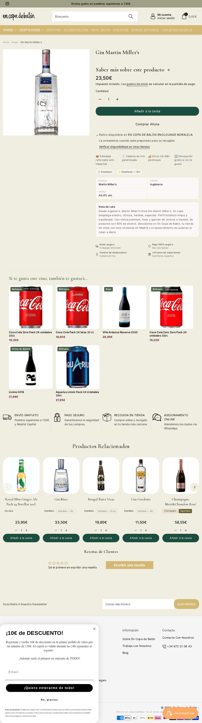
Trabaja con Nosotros (137, 645)
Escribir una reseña (129, 565)
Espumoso (185, 511)
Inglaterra (156, 184)
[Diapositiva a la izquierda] (7, 487)
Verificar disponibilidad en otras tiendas (124, 146)
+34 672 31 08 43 (179, 646)
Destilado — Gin (65, 511)
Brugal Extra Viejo (101, 499)
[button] (189, 16)
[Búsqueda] (131, 16)
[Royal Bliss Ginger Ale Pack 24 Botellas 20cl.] (21, 475)
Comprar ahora (147, 124)
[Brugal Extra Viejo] (101, 475)
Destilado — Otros (107, 511)
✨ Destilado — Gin (129, 171)
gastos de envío (137, 84)
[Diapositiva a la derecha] (194, 487)
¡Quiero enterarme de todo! (49, 688)
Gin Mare (61, 499)
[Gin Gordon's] (141, 475)
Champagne (170, 511)
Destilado (106, 171)
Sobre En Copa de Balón (139, 639)
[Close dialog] (94, 628)
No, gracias (49, 699)
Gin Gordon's (141, 499)
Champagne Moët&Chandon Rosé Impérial (180, 504)
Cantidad (102, 91)
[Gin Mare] (61, 475)
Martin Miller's (108, 184)
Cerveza (9, 511)
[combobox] (95, 16)
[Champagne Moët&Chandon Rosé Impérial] (180, 475)
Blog (125, 652)
